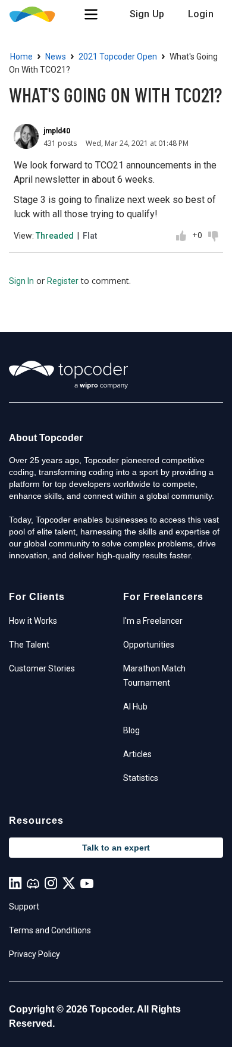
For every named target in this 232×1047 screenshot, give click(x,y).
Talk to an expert (116, 847)
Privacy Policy (34, 954)
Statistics (140, 778)
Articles (137, 754)
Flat (90, 235)
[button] (91, 14)
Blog (131, 730)
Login (201, 14)
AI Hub (135, 706)
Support (24, 906)
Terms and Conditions (50, 930)
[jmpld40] (26, 136)
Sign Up (147, 14)
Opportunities (148, 644)
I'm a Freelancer (153, 621)
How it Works (33, 621)
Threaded (55, 235)
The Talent (29, 644)
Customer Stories (42, 668)
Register (63, 281)
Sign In (21, 281)
